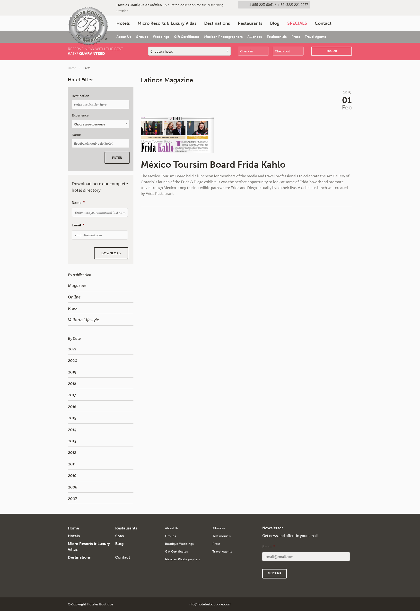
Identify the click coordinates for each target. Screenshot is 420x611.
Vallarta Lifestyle (83, 319)
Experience (80, 115)
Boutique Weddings (179, 543)
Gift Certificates (186, 37)
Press (295, 37)
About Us (123, 37)
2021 (72, 348)
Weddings (161, 37)
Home (72, 68)
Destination (80, 96)
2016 (72, 406)
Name (76, 134)
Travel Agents (315, 37)
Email (78, 225)
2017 (72, 394)
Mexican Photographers (223, 37)
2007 (72, 498)
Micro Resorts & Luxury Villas (167, 23)
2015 (72, 417)
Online (74, 296)
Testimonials (277, 37)
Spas (119, 536)
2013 (72, 440)
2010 (72, 475)
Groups (142, 37)
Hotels (123, 23)
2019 (72, 371)
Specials (297, 23)
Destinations (217, 23)
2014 (72, 429)
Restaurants (250, 23)
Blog (275, 23)
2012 (72, 452)
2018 (72, 383)
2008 (72, 486)
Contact (323, 23)
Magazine (77, 285)
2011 (71, 463)
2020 (72, 360)
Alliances (254, 37)
